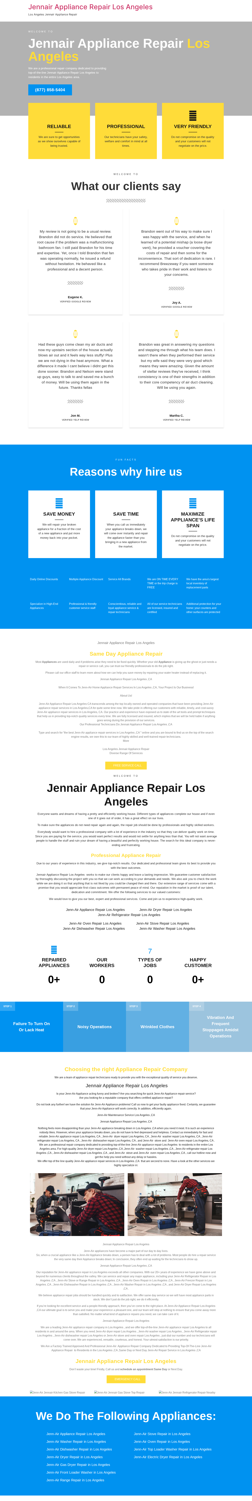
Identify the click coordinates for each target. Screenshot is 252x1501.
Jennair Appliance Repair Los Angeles (90, 7)
